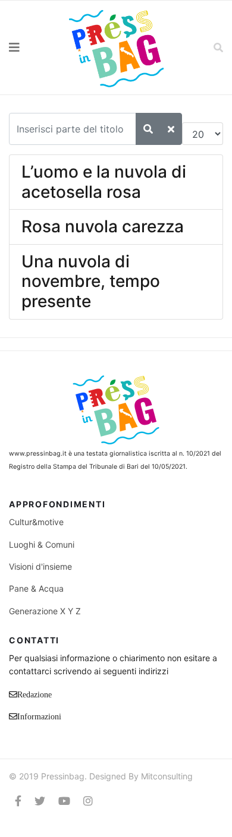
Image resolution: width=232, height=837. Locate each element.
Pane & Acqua (36, 588)
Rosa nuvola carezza (102, 226)
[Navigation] (29, 47)
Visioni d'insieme (40, 566)
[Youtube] (64, 801)
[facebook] (18, 801)
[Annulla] (171, 129)
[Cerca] (148, 129)
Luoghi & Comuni (41, 544)
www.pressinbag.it (38, 453)
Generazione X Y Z (45, 611)
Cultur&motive (36, 522)
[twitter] (40, 801)
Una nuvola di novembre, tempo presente (90, 281)
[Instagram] (88, 801)
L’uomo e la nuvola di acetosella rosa (103, 182)
